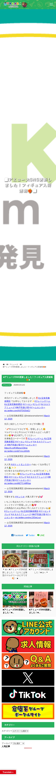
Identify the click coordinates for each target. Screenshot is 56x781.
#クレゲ (36, 404)
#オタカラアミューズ (37, 477)
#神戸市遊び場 (22, 407)
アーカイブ (7, 743)
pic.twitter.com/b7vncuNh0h (17, 451)
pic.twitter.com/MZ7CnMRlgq (17, 483)
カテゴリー (7, 731)
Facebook (18, 535)
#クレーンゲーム (42, 401)
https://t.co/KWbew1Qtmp (15, 448)
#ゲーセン (27, 404)
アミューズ (6, 385)
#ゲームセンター (37, 407)
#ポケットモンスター (21, 464)
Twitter (31, 535)
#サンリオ (20, 497)
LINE (42, 535)
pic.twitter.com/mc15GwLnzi (28, 517)
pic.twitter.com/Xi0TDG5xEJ (17, 411)
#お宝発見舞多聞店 (13, 404)
